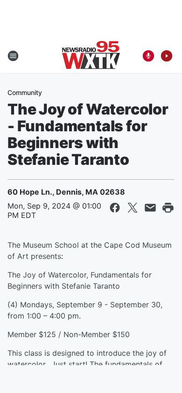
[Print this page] (168, 207)
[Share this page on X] (132, 207)
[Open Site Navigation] (13, 55)
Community (24, 92)
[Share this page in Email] (150, 207)
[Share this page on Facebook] (114, 207)
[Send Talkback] (148, 55)
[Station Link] (91, 56)
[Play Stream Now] (166, 55)
